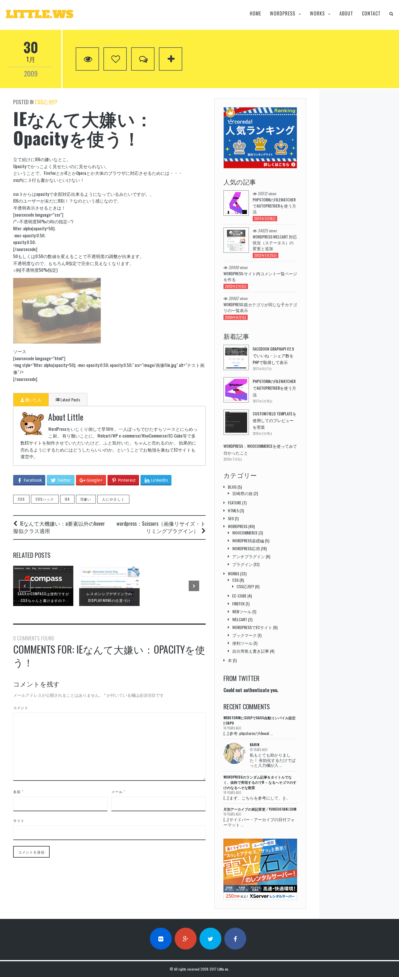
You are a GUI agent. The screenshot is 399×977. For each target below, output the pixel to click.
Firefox (238, 603)
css (21, 499)
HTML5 (233, 510)
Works (317, 13)
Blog (232, 487)
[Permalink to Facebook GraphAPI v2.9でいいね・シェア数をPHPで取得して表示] (236, 357)
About (346, 13)
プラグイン (242, 564)
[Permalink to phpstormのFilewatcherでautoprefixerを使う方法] (236, 390)
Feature (234, 502)
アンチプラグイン (248, 556)
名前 (18, 791)
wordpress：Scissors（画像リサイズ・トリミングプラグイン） (161, 527)
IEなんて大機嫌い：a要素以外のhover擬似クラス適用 (59, 527)
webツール (241, 611)
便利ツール (242, 643)
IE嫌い (86, 499)
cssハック (45, 499)
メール (118, 791)
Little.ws (222, 968)
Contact (371, 13)
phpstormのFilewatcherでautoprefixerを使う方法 (274, 206)
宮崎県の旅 (242, 493)
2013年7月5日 (232, 459)
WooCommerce (245, 533)
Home (255, 13)
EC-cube (239, 596)
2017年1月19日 (263, 401)
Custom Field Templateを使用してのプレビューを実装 (274, 420)
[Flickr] (161, 939)
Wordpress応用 (246, 548)
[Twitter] (210, 939)
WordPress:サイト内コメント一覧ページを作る (260, 276)
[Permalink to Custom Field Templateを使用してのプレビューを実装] (236, 422)
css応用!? (46, 102)
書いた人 (32, 399)
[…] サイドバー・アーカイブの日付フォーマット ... (259, 822)
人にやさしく (113, 499)
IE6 (67, 499)
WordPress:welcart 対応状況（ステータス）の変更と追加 (275, 243)
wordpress (282, 13)
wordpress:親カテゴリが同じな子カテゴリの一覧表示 (260, 307)
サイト (19, 820)
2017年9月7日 (262, 368)
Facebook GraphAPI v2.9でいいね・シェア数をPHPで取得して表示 (273, 355)
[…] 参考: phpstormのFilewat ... (248, 733)
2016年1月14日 (262, 433)
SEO (231, 518)
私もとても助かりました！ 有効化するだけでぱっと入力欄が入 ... (273, 760)
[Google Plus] (186, 939)
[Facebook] (235, 939)
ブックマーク (244, 635)
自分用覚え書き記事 (250, 651)
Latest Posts (70, 399)
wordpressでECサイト (252, 627)
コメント (20, 707)
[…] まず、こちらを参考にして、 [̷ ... (255, 798)
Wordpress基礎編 (248, 540)
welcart (239, 619)
